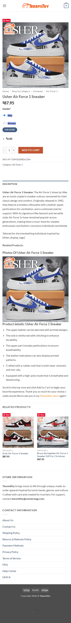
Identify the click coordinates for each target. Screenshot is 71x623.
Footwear (38, 91)
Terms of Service (11, 558)
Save (8, 20)
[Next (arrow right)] (13, 617)
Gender (6, 108)
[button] (4, 6)
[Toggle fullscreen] (13, 603)
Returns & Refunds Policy (16, 539)
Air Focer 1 (52, 91)
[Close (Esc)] (32, 603)
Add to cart (31, 150)
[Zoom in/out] (3, 603)
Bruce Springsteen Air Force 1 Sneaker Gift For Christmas (52, 455)
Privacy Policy (10, 551)
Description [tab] (9, 184)
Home (5, 91)
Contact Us (8, 526)
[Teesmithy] (35, 6)
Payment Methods (13, 545)
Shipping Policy (11, 532)
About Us (7, 520)
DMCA (6, 577)
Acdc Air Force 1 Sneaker (15, 453)
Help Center (9, 570)
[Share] (22, 603)
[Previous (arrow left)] (3, 617)
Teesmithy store (49, 395)
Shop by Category (21, 91)
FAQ (5, 564)
